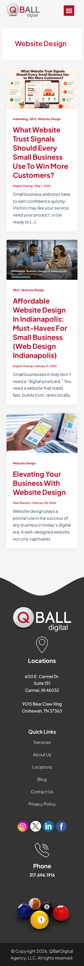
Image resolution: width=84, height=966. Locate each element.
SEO (33, 119)
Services (42, 742)
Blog (42, 779)
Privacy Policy (42, 804)
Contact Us (42, 791)
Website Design (49, 119)
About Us (42, 754)
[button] (69, 10)
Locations (42, 767)
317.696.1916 (42, 875)
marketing (20, 119)
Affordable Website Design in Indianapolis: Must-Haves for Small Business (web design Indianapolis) (40, 328)
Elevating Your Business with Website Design (39, 483)
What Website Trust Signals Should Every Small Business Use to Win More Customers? (40, 152)
